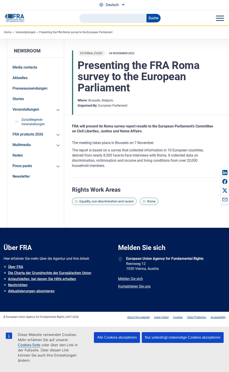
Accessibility (218, 317)
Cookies (178, 317)
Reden (18, 155)
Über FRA (15, 267)
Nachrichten (18, 285)
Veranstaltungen (25, 32)
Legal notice (161, 317)
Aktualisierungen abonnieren (31, 291)
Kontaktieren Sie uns (134, 286)
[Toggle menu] (220, 18)
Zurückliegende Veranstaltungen (33, 122)
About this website (138, 317)
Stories (18, 99)
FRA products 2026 (28, 134)
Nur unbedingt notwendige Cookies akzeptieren (183, 337)
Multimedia (22, 145)
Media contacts (25, 67)
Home (7, 32)
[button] (225, 172)
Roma (151, 201)
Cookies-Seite (29, 345)
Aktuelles (20, 78)
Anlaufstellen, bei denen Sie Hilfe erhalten (42, 279)
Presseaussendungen (30, 88)
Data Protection (196, 317)
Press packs (22, 166)
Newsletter (21, 176)
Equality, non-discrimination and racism (106, 201)
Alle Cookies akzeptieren (117, 337)
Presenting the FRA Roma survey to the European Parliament (75, 32)
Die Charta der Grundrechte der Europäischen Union (49, 273)
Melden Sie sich (130, 279)
